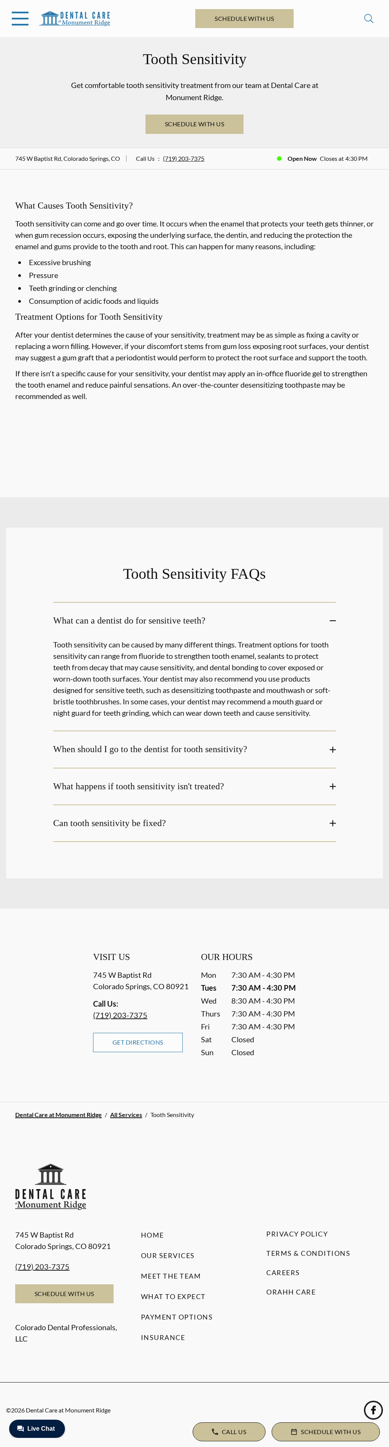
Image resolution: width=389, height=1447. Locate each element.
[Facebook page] (373, 1410)
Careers (283, 1272)
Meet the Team (171, 1276)
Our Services (168, 1255)
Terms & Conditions (308, 1253)
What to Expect (173, 1296)
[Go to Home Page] (74, 18)
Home (152, 1235)
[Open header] (20, 18)
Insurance (163, 1337)
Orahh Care (291, 1292)
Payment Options (177, 1317)
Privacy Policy (297, 1234)
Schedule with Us (244, 18)
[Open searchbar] (369, 18)
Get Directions (137, 1042)
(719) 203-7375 (183, 158)
